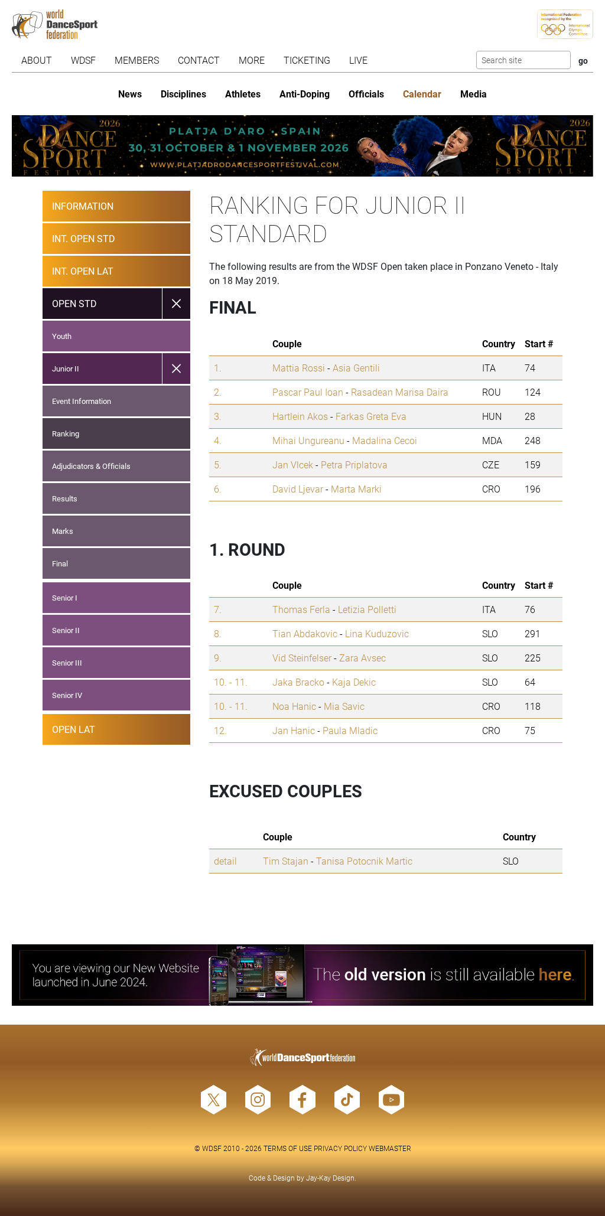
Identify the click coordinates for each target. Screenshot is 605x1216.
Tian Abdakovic (304, 633)
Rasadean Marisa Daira (399, 392)
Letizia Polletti (367, 609)
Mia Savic (344, 706)
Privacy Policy (340, 1148)
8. (218, 633)
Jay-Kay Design (330, 1177)
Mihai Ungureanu (308, 440)
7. (218, 609)
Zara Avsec (362, 657)
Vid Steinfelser (301, 657)
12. (220, 730)
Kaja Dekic (354, 682)
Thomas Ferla (301, 609)
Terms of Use (288, 1148)
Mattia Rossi (298, 367)
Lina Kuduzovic (377, 633)
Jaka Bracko (298, 682)
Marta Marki (356, 489)
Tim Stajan (285, 861)
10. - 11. (231, 682)
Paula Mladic (350, 730)
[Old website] (302, 975)
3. (218, 416)
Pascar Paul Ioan (307, 392)
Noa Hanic (294, 706)
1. (218, 367)
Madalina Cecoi (384, 440)
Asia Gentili (356, 367)
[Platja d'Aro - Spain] (302, 146)
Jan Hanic (293, 730)
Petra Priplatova (354, 464)
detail (225, 861)
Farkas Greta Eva (371, 416)
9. (218, 657)
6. (218, 489)
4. (218, 440)
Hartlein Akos (300, 416)
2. (218, 392)
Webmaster (390, 1148)
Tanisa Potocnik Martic (364, 861)
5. (218, 464)
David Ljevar (297, 489)
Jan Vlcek (292, 464)
